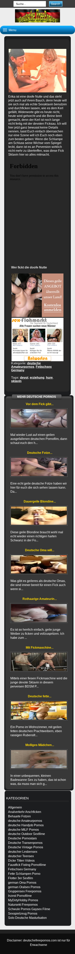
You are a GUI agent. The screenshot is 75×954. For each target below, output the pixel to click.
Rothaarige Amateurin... (39, 599)
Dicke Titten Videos (21, 860)
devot (24, 377)
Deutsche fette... (39, 696)
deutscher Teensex (21, 856)
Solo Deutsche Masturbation (27, 917)
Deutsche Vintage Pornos (25, 847)
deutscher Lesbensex (22, 851)
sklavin (16, 381)
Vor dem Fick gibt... (39, 404)
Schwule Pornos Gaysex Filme (29, 909)
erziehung (37, 377)
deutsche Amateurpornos (26, 365)
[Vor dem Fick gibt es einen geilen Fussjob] (38, 418)
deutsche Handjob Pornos (26, 825)
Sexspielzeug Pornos (22, 913)
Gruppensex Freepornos (24, 891)
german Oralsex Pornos (24, 887)
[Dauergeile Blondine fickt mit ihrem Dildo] (38, 515)
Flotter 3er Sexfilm (20, 878)
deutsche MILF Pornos (23, 829)
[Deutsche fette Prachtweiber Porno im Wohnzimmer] (38, 710)
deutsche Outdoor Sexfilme (26, 834)
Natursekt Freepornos (23, 904)
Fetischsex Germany (22, 869)
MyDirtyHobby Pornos (23, 900)
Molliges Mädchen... (39, 745)
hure (49, 377)
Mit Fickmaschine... (39, 647)
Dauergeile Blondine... (40, 501)
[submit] (55, 4)
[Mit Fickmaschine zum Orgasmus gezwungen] (38, 661)
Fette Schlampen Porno (24, 873)
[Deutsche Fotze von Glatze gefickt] (38, 467)
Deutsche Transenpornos (25, 842)
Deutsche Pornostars (22, 838)
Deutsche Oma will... (39, 550)
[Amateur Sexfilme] (37, 15)
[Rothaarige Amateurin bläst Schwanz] (38, 613)
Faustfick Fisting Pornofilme (27, 864)
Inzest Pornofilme (20, 895)
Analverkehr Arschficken (24, 811)
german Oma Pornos (22, 882)
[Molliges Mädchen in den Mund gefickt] (38, 759)
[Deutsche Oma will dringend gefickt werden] (38, 564)
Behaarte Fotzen (19, 816)
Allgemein (15, 807)
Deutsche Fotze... (39, 452)
